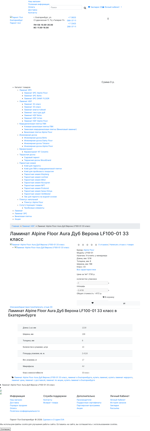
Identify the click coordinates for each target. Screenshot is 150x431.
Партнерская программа (88, 405)
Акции (18, 219)
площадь (81, 286)
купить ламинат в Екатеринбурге (79, 380)
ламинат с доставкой (35, 380)
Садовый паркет (32, 157)
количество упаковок (87, 279)
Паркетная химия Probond (36, 188)
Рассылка (114, 408)
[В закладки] (92, 303)
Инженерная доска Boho (35, 138)
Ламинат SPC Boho (33, 95)
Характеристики (26, 307)
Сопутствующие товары (30, 205)
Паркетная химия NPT (34, 185)
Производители (84, 400)
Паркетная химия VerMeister (37, 194)
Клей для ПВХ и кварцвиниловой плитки (43, 168)
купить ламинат (100, 377)
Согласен (5, 429)
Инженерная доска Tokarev (36, 143)
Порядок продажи (18, 405)
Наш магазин (34, 1)
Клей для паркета (32, 166)
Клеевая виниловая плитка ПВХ (38, 126)
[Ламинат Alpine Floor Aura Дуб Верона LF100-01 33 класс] (37, 244)
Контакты (32, 12)
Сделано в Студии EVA (53, 419)
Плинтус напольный (28, 199)
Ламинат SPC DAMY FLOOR (36, 98)
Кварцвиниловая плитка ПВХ (32, 124)
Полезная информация (38, 4)
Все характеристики (86, 269)
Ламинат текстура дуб (34, 112)
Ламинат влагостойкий (35, 109)
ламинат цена (18, 380)
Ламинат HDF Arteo (33, 118)
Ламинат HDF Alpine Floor (36, 121)
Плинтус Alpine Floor (33, 202)
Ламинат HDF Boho (33, 115)
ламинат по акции (54, 380)
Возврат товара (50, 402)
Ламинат (19, 210)
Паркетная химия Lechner (36, 177)
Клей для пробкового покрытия (39, 171)
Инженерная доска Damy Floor (38, 140)
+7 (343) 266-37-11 (71, 25)
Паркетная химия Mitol (35, 180)
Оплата (31, 7)
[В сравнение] (124, 303)
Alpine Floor (89, 250)
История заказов (118, 402)
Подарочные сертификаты (89, 402)
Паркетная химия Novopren (37, 182)
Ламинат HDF (25, 101)
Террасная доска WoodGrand (37, 160)
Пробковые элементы (34, 208)
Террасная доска (27, 154)
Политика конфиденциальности (25, 411)
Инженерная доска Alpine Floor (38, 146)
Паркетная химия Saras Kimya (38, 191)
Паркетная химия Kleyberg (36, 174)
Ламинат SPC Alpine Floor (36, 93)
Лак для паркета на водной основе (40, 196)
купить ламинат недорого (121, 377)
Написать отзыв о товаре (122, 244)
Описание (14, 307)
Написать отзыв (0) (43, 307)
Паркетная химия (27, 163)
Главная (15, 226)
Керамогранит (26, 149)
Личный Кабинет (118, 400)
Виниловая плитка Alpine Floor (38, 132)
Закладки (114, 405)
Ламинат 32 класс (32, 104)
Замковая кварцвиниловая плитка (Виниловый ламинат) (50, 129)
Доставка (32, 10)
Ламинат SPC (25, 90)
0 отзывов (103, 244)
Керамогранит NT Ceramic (36, 152)
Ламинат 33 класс (32, 107)
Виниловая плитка (23, 216)
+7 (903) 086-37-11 (71, 19)
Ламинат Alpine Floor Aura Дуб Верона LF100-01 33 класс (40, 377)
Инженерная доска (28, 135)
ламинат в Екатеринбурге (80, 377)
